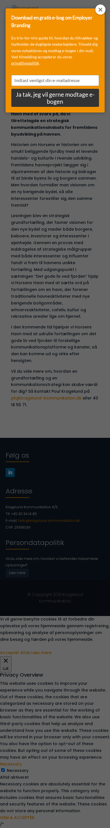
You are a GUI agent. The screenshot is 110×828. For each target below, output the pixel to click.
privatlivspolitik (25, 63)
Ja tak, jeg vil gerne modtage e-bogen (55, 98)
